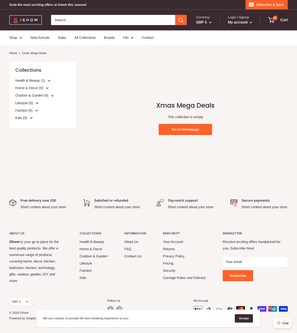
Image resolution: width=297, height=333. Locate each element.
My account (238, 22)
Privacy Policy (174, 256)
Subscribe (238, 276)
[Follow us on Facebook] (110, 309)
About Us (131, 242)
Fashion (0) (24, 110)
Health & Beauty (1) (30, 80)
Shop (13, 37)
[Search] (181, 20)
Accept (244, 318)
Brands (109, 37)
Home (13, 53)
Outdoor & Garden (93, 256)
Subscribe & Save (270, 4)
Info (126, 37)
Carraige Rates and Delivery (184, 278)
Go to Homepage (185, 129)
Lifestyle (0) (24, 103)
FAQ (127, 249)
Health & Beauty (92, 242)
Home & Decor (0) (29, 88)
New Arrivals (40, 37)
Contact (148, 37)
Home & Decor (91, 249)
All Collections (85, 37)
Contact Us (133, 256)
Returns (169, 249)
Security (169, 270)
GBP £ (16, 301)
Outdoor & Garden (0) (32, 95)
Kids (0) (21, 118)
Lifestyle (86, 263)
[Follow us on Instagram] (119, 309)
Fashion (86, 270)
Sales (62, 37)
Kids (83, 278)
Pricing (168, 263)
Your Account (173, 242)
